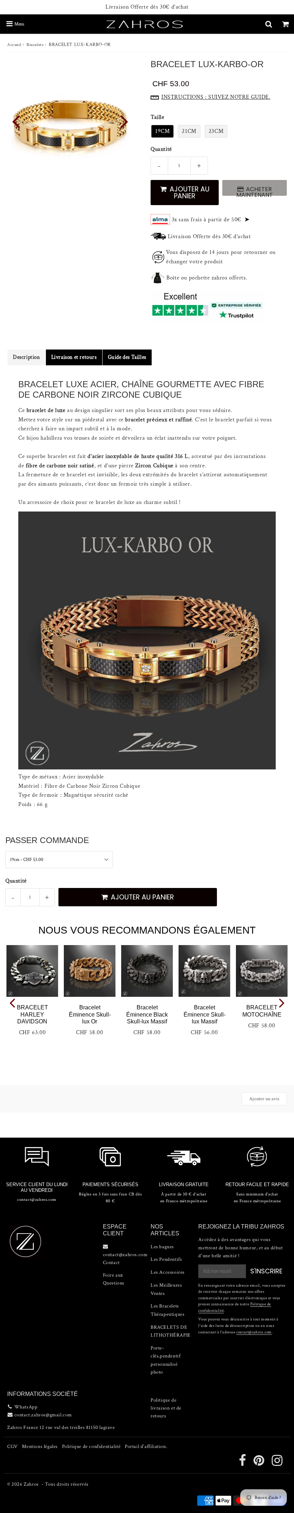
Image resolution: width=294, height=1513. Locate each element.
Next (124, 121)
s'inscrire (266, 1271)
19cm (162, 131)
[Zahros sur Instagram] (277, 1463)
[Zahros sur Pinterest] (259, 1463)
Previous (15, 121)
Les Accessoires (168, 1272)
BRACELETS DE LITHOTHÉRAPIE (171, 1331)
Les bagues (162, 1247)
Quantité (161, 149)
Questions (113, 1283)
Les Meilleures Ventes (166, 1289)
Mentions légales (40, 1446)
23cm (216, 131)
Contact (111, 1262)
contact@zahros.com (254, 1332)
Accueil (14, 44)
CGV (12, 1446)
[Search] (269, 24)
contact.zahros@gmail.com (43, 1415)
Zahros (31, 1484)
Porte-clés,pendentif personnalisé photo (165, 1360)
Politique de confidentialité (91, 1446)
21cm (189, 131)
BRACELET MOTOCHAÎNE (261, 1010)
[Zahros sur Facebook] (243, 1463)
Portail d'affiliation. (146, 1446)
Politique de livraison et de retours (166, 1408)
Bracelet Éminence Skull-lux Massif (205, 1014)
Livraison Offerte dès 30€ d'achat (147, 7)
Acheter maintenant (254, 190)
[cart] (286, 24)
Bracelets (35, 44)
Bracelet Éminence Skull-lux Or (90, 1014)
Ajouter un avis (264, 1099)
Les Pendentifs (166, 1259)
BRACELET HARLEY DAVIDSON (32, 1014)
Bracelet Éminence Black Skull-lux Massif (147, 1014)
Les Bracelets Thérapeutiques (167, 1310)
